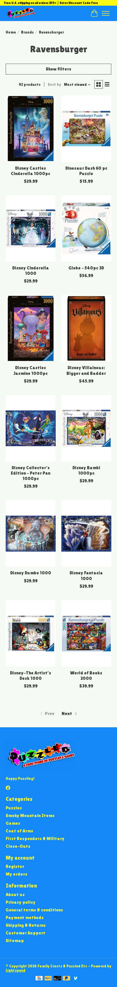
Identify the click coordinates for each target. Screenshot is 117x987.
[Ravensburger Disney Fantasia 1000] (86, 533)
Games (13, 823)
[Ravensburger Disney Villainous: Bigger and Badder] (86, 328)
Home (11, 32)
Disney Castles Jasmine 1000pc (30, 370)
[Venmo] (75, 978)
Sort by (54, 84)
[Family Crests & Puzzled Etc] (20, 13)
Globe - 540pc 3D (86, 268)
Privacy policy (20, 902)
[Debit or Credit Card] (57, 978)
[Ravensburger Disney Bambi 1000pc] (86, 428)
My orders (16, 874)
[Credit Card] (39, 978)
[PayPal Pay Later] (66, 978)
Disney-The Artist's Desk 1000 (30, 675)
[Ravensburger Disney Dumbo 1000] (31, 533)
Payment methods (25, 917)
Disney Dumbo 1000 (30, 572)
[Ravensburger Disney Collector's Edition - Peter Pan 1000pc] (31, 428)
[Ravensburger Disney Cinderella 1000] (31, 228)
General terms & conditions (34, 910)
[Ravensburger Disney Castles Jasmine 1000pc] (31, 328)
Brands (27, 32)
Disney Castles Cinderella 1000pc (30, 170)
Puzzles (14, 808)
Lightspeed (15, 970)
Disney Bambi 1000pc (86, 470)
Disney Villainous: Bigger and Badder (86, 370)
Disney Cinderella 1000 (30, 270)
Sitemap (15, 940)
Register (15, 866)
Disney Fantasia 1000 (86, 575)
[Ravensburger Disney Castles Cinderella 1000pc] (31, 128)
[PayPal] (48, 978)
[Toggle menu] (105, 13)
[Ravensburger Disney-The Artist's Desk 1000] (31, 633)
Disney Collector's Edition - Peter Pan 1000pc (30, 473)
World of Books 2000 (86, 675)
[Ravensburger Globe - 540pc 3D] (86, 228)
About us (15, 894)
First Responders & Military (35, 838)
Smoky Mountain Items (30, 815)
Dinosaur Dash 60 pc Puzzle (86, 170)
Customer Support (25, 933)
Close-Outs (18, 846)
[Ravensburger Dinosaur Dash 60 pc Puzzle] (86, 128)
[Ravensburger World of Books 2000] (86, 633)
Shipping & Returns (26, 925)
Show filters (58, 69)
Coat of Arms (19, 831)
